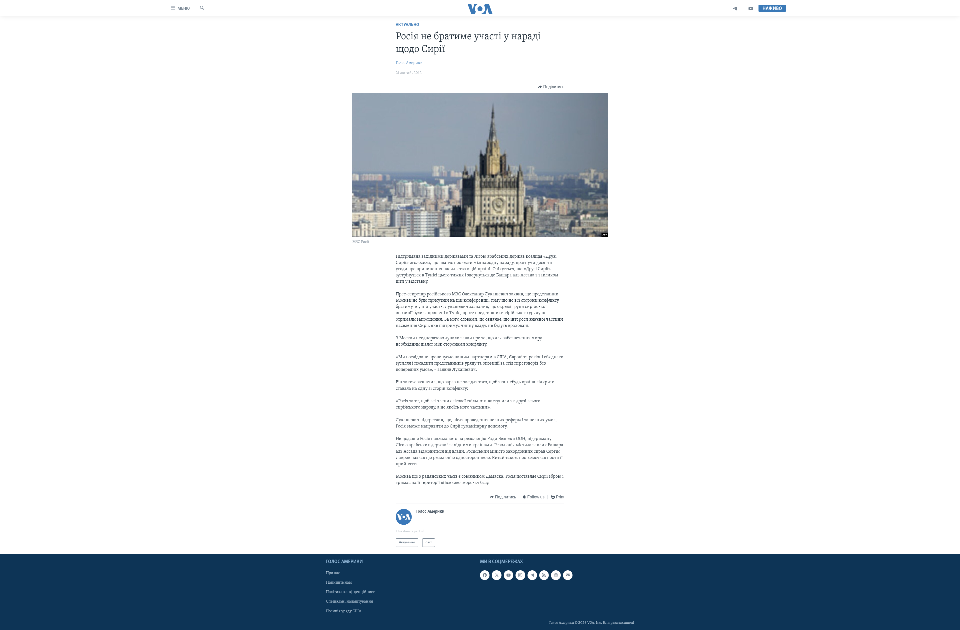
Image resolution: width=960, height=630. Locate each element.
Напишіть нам (339, 583)
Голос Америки (409, 63)
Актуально (407, 25)
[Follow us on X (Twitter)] (496, 575)
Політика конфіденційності (351, 592)
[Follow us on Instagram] (520, 575)
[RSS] (544, 575)
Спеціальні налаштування (349, 602)
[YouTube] (750, 8)
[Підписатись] (567, 575)
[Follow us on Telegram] (532, 575)
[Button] (551, 87)
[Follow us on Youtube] (508, 575)
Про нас (333, 573)
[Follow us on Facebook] (485, 575)
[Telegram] (735, 8)
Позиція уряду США (343, 611)
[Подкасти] (555, 575)
